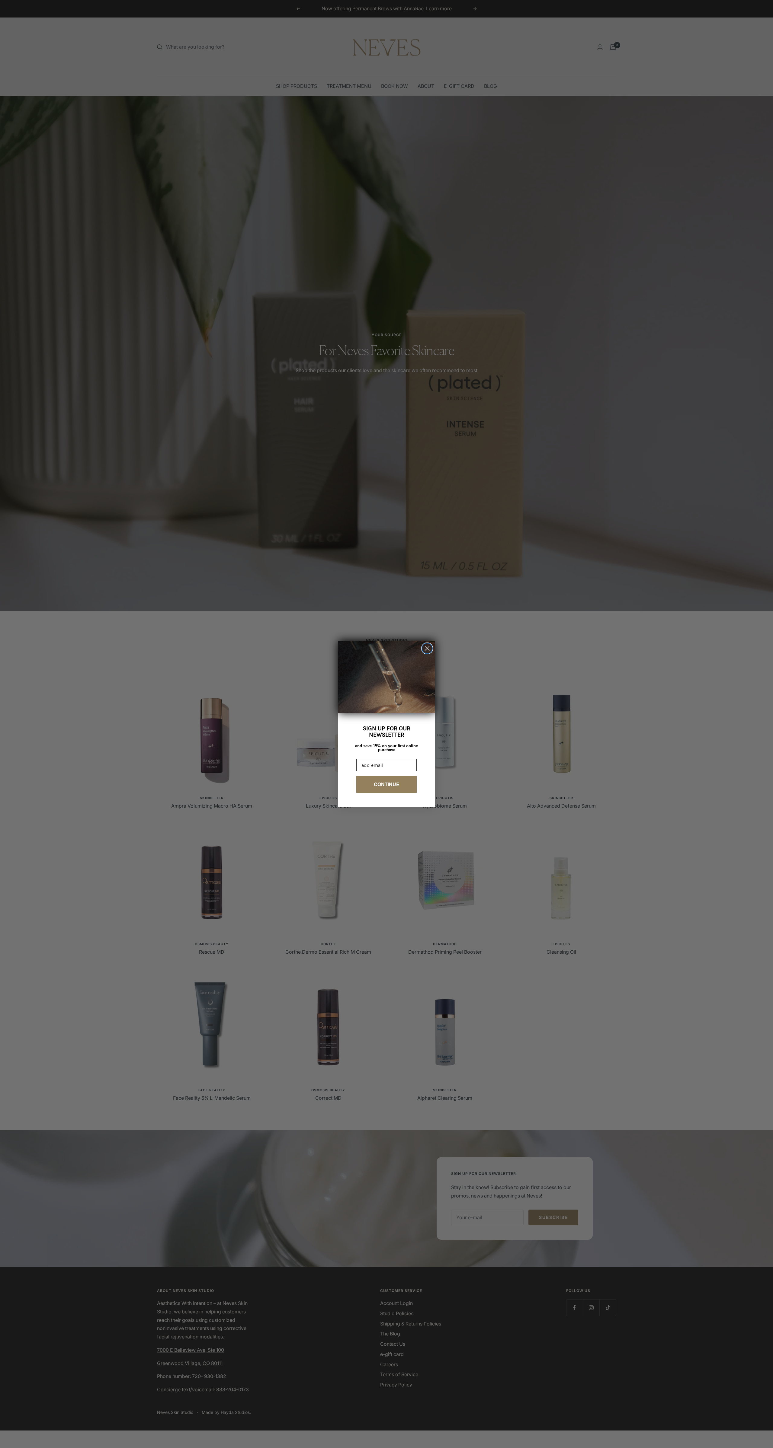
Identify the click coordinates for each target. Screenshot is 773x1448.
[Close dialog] (427, 648)
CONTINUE (386, 784)
